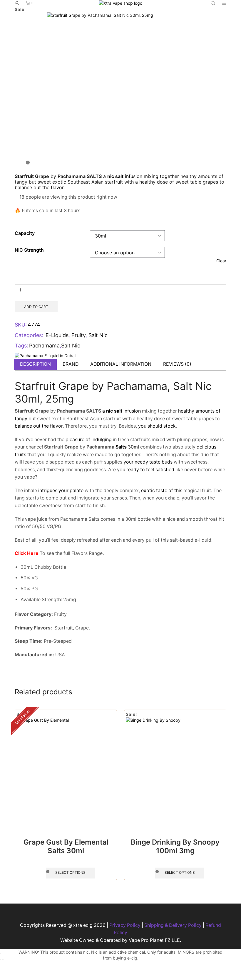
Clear (221, 260)
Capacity (25, 233)
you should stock (157, 426)
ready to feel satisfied (150, 469)
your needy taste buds (148, 462)
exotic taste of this (161, 490)
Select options (70, 872)
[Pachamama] (45, 355)
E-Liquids (57, 335)
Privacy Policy (124, 925)
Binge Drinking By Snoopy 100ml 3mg (175, 846)
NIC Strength (29, 250)
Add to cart (36, 306)
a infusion (122, 176)
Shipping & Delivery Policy (173, 925)
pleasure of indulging (89, 439)
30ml (126, 447)
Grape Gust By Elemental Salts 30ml (66, 846)
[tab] (35, 364)
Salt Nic (98, 335)
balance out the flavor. (40, 187)
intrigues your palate (60, 490)
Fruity (78, 335)
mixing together (161, 176)
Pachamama (44, 345)
